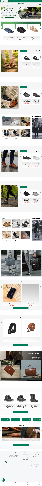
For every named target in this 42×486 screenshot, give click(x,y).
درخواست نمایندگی (25, 459)
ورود (7, 5)
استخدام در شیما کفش (25, 461)
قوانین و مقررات (37, 460)
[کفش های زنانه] (14, 272)
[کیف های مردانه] (34, 264)
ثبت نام (4, 5)
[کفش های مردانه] (30, 273)
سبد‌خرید (16, 484)
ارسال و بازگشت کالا (36, 456)
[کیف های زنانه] (13, 265)
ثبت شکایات (37, 458)
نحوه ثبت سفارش (36, 454)
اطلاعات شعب (26, 456)
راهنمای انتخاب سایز (25, 454)
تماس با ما (26, 457)
